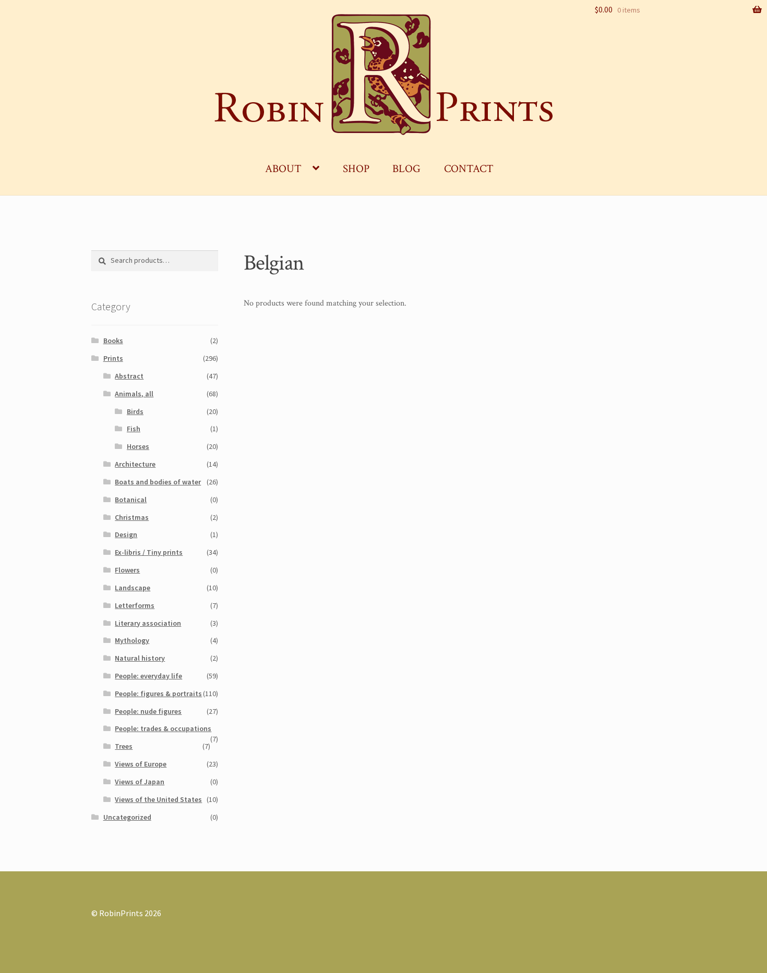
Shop (356, 169)
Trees (124, 746)
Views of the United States (158, 799)
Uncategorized (127, 817)
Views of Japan (139, 781)
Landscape (132, 587)
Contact (469, 169)
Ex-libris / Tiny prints (149, 552)
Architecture (135, 464)
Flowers (127, 570)
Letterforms (134, 605)
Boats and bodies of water (158, 482)
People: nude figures (148, 711)
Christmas (132, 517)
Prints (113, 358)
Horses (138, 446)
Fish (133, 428)
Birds (135, 411)
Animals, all (134, 393)
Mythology (132, 640)
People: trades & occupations (163, 728)
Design (126, 534)
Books (113, 340)
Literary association (148, 623)
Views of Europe (140, 764)
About (283, 169)
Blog (406, 169)
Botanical (131, 499)
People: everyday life (148, 675)
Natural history (140, 658)
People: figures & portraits (158, 693)
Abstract (129, 376)
